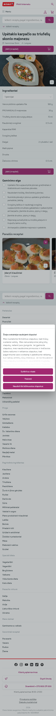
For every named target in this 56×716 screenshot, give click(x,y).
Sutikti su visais (28, 371)
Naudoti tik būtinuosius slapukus (28, 386)
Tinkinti (28, 378)
